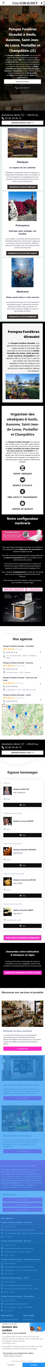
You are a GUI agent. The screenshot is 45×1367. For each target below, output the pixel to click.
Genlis (8, 890)
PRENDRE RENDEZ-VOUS (21, 123)
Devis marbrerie (22, 1210)
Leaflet (41, 734)
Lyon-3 (8, 859)
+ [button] (4, 706)
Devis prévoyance (22, 1205)
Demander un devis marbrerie (22, 316)
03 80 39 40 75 (12, 118)
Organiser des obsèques (9, 1319)
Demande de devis (22, 81)
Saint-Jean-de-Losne (13, 920)
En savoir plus (22, 1049)
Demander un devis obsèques (22, 187)
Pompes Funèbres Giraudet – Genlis (17, 695)
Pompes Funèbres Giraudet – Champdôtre (17, 1296)
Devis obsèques (22, 1200)
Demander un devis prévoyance (22, 253)
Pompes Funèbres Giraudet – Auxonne (18, 663)
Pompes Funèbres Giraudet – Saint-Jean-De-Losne (20, 678)
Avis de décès (28, 1319)
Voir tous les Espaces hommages (22, 937)
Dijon (8, 799)
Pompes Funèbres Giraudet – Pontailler (18, 646)
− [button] (4, 710)
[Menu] (3, 2)
